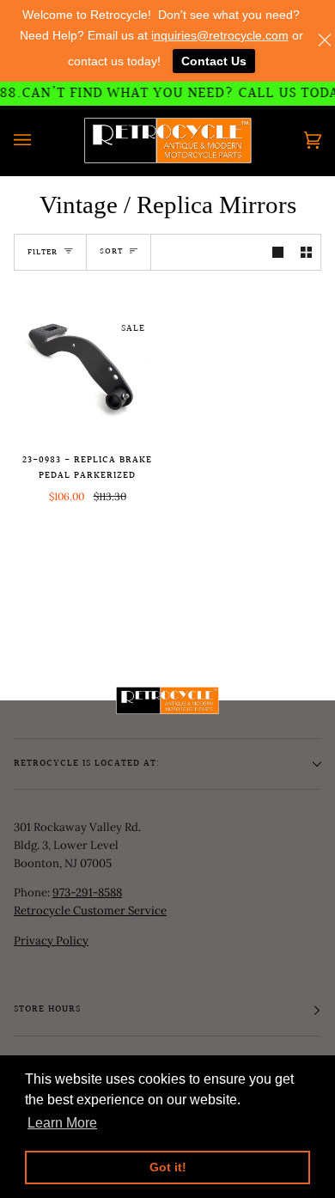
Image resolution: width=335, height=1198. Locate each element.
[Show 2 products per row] (306, 252)
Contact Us (214, 61)
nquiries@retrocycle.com (221, 35)
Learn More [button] (62, 1122)
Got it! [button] (167, 1167)
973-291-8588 (87, 892)
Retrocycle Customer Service (90, 910)
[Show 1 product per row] (278, 252)
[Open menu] (39, 140)
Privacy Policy (51, 940)
